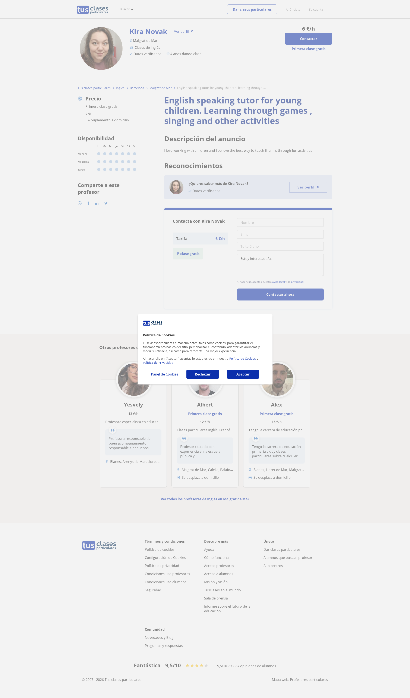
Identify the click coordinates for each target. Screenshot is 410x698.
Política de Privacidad (158, 363)
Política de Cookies (242, 358)
